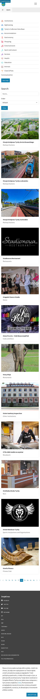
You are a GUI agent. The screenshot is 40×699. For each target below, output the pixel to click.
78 (21, 580)
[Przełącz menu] (35, 4)
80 (27, 580)
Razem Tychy (4, 648)
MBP (2, 623)
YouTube (5, 608)
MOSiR (2, 644)
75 (12, 580)
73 (6, 580)
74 (9, 580)
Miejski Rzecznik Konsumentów (10, 655)
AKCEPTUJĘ (32, 695)
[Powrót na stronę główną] (2, 10)
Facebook (6, 600)
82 (34, 580)
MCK (2, 619)
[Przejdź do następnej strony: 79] (36, 580)
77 (18, 580)
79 (24, 580)
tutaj (19, 683)
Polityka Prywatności (7, 658)
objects (8, 10)
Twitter (5, 604)
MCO (2, 637)
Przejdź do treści (5, 1)
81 (30, 580)
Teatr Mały (4, 626)
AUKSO (3, 630)
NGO (2, 651)
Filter (4, 108)
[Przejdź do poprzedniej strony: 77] (3, 580)
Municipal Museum (6, 633)
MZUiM (3, 641)
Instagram (6, 612)
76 (15, 580)
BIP (2, 616)
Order (3, 99)
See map (6, 80)
